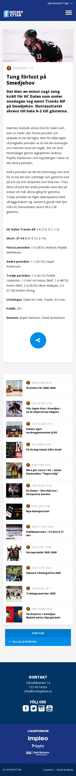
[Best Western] (38, 752)
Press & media (65, 769)
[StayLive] (38, 745)
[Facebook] (26, 707)
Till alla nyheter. (24, 641)
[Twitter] (34, 707)
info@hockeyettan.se (38, 691)
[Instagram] (42, 707)
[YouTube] (49, 707)
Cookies (48, 769)
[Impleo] (38, 738)
